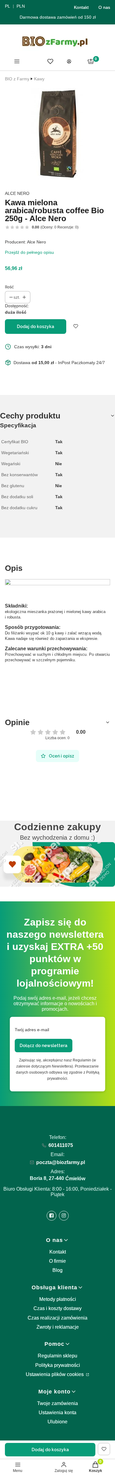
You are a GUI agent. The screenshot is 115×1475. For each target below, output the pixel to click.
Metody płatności (57, 1299)
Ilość (9, 286)
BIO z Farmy (17, 78)
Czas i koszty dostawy (57, 1308)
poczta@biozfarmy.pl (60, 1162)
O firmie (57, 1261)
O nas (104, 7)
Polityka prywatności (57, 1365)
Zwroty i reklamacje (57, 1327)
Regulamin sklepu (57, 1355)
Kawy (39, 78)
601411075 (60, 1145)
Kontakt (81, 7)
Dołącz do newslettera (43, 1045)
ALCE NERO (17, 193)
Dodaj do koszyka (35, 326)
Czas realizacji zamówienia (57, 1317)
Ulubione (57, 1421)
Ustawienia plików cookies (55, 1374)
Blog (57, 1270)
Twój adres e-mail (32, 1029)
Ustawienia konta (57, 1412)
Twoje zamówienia (57, 1403)
